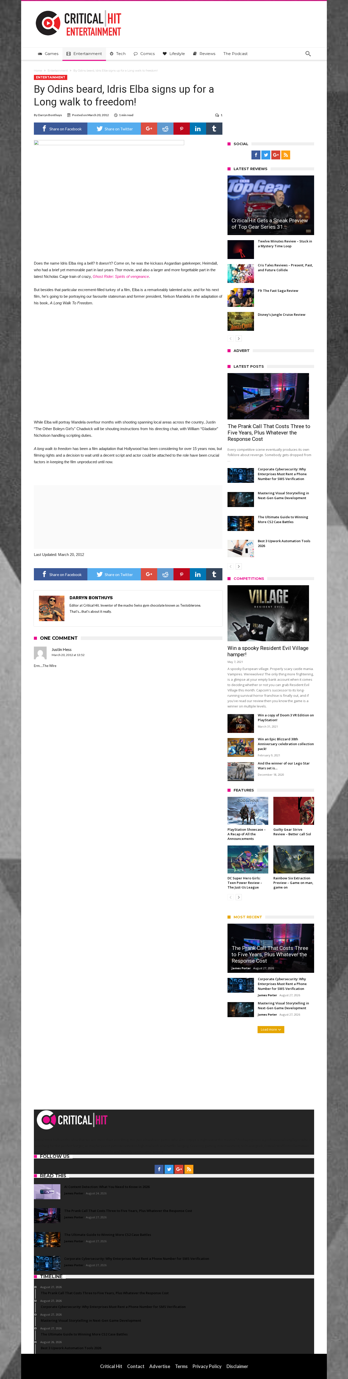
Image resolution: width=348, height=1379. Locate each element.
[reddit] (165, 128)
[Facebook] (255, 155)
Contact (135, 1366)
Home (38, 70)
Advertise (159, 1366)
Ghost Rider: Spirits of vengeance (121, 276)
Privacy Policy (207, 1366)
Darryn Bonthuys (50, 115)
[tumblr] (214, 128)
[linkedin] (198, 128)
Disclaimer (237, 1366)
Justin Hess (62, 649)
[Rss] (285, 155)
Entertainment (58, 70)
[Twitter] (265, 155)
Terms (181, 1366)
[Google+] (275, 155)
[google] (149, 128)
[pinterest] (181, 128)
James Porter (241, 968)
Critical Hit (111, 1366)
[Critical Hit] (78, 8)
